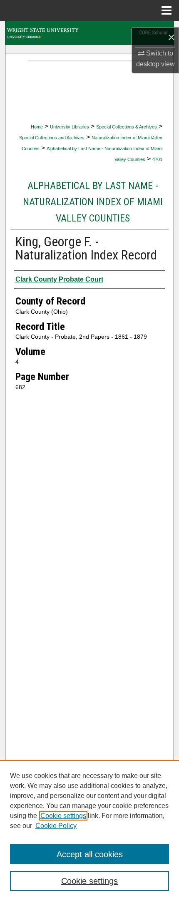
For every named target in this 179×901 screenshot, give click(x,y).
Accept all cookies (90, 854)
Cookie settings (63, 815)
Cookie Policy (56, 825)
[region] (89, 830)
